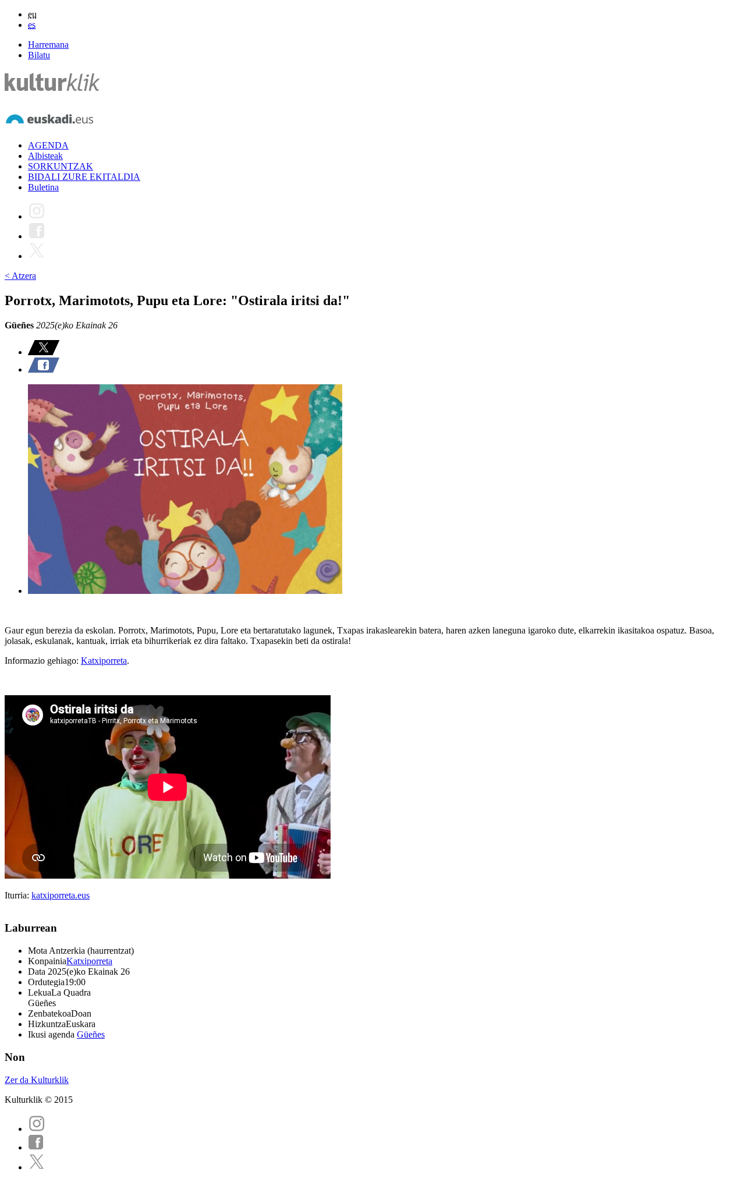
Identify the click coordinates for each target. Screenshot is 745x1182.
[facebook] (36, 1147)
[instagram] (36, 1129)
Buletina (43, 187)
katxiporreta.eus (60, 895)
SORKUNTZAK (60, 166)
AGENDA (48, 145)
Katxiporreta (104, 661)
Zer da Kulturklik (37, 1080)
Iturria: (18, 895)
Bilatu (39, 55)
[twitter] (36, 1167)
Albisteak (45, 156)
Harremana (48, 44)
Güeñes (91, 1034)
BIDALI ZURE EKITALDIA (84, 177)
